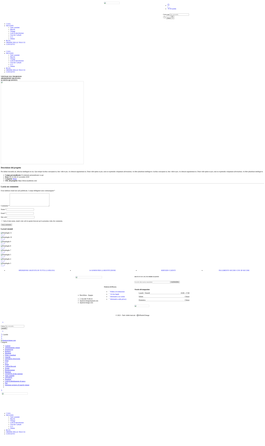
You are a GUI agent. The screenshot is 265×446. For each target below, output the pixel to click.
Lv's (11, 37)
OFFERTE (8, 377)
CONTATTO (10, 44)
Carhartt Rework (10, 366)
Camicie (7, 346)
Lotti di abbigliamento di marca (15, 381)
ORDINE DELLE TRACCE (15, 42)
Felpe (7, 361)
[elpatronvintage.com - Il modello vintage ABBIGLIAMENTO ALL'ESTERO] (8, 340)
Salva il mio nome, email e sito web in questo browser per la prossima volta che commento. (33, 221)
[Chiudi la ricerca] (3, 332)
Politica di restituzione (117, 292)
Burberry (8, 351)
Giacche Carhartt (15, 35)
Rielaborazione (10, 370)
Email (3, 213)
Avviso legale (114, 294)
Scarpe (7, 368)
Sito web (4, 217)
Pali (6, 383)
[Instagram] (77, 4)
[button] (132, 48)
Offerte (12, 39)
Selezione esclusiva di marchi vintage (17, 385)
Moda (15, 179)
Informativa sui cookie (117, 297)
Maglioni (8, 372)
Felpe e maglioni (10, 355)
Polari (7, 364)
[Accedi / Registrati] (168, 5)
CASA (8, 24)
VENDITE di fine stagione (14, 374)
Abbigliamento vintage (12, 348)
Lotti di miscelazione (17, 33)
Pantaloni (8, 379)
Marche (12, 29)
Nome (3, 209)
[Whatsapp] (90, 4)
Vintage (12, 31)
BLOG (8, 40)
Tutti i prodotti (14, 27)
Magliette (8, 353)
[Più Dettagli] (4, 235)
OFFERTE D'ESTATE (12, 359)
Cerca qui (166, 14)
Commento (5, 206)
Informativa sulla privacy (118, 299)
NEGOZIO (10, 26)
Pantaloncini (9, 349)
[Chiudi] (2, 334)
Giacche (7, 357)
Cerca (169, 18)
